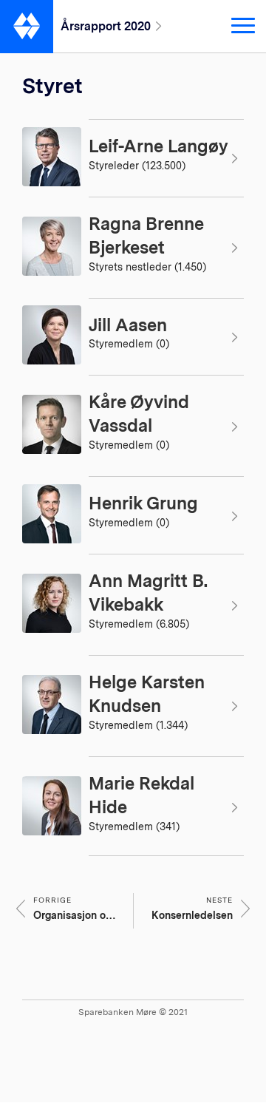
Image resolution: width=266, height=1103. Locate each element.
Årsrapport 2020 (106, 26)
